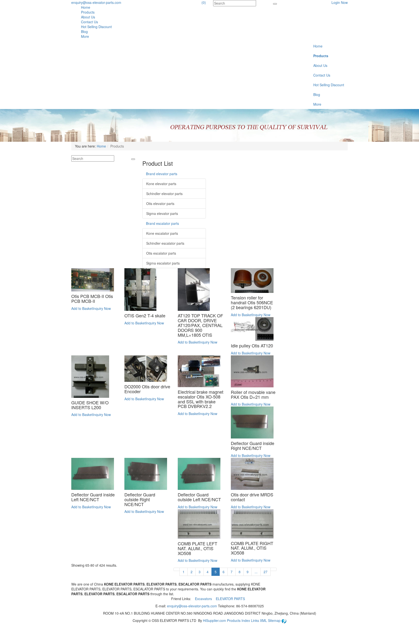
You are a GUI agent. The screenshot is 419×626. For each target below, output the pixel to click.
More (85, 36)
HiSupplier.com (214, 620)
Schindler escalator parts (165, 243)
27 (265, 571)
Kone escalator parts (162, 233)
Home (85, 7)
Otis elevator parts (160, 203)
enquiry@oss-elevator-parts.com (96, 2)
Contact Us (89, 21)
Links (255, 620)
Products (88, 12)
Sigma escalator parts (163, 263)
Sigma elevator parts (162, 213)
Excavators (204, 598)
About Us (88, 17)
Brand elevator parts (161, 173)
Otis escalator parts (161, 253)
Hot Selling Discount (96, 26)
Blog (84, 31)
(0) (203, 2)
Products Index (238, 620)
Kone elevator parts (161, 183)
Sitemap (275, 620)
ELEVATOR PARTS (231, 598)
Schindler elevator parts (164, 193)
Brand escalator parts (162, 223)
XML (264, 620)
